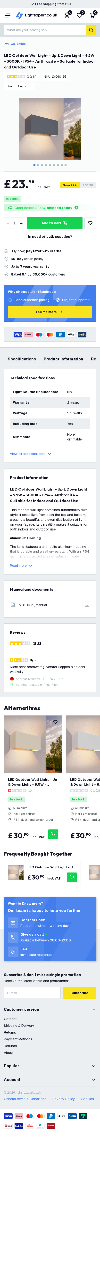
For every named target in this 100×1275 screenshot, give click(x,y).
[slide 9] (66, 165)
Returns (10, 1032)
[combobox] (45, 30)
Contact (10, 1019)
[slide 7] (58, 165)
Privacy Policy (63, 1099)
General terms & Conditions (25, 1099)
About (8, 1053)
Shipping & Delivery (19, 1025)
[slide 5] (50, 165)
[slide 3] (42, 165)
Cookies (87, 1099)
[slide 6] (54, 165)
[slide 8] (62, 165)
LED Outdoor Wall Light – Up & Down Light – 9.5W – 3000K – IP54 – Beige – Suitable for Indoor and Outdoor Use (32, 782)
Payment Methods (18, 1039)
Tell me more (46, 312)
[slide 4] (46, 165)
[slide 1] (34, 165)
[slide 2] (38, 165)
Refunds (10, 1046)
